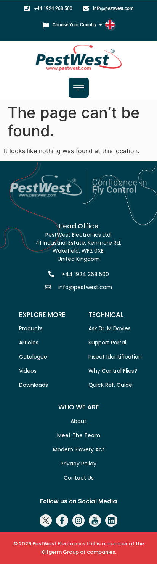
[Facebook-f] (62, 520)
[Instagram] (78, 520)
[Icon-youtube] (95, 520)
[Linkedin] (111, 520)
